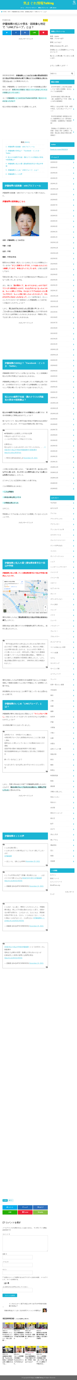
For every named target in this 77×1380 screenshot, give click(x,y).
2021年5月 (53, 333)
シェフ (52, 561)
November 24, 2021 (36, 886)
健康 (51, 711)
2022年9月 (53, 258)
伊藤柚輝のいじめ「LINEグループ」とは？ (22, 170)
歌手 (51, 824)
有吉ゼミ (53, 802)
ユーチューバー (55, 674)
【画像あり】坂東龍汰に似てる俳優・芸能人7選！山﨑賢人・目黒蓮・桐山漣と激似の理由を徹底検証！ (61, 132)
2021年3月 (53, 339)
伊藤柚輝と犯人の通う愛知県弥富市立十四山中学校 (24, 165)
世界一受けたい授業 (57, 684)
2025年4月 (53, 167)
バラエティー (54, 626)
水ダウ (52, 829)
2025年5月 (53, 162)
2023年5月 (53, 215)
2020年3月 (53, 387)
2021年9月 (53, 312)
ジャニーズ (54, 572)
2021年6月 (53, 328)
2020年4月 (53, 381)
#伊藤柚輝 (23, 450)
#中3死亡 (31, 878)
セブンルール (54, 588)
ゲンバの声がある (56, 545)
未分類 (52, 807)
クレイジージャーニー (57, 540)
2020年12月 (54, 349)
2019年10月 (54, 413)
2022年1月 (53, 290)
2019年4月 (53, 446)
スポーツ (53, 583)
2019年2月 (53, 456)
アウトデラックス (56, 519)
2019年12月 (54, 403)
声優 (51, 722)
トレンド (53, 610)
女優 (51, 738)
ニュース (53, 620)
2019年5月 (53, 440)
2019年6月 (53, 435)
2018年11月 (54, 472)
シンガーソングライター (58, 567)
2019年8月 (53, 424)
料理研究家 (54, 775)
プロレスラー (54, 636)
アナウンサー (54, 524)
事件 (6, 1200)
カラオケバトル (55, 535)
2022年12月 (54, 242)
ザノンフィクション (57, 556)
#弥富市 (25, 878)
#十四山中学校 (14, 450)
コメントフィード (56, 882)
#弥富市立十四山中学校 (12, 947)
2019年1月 (53, 462)
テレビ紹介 (54, 604)
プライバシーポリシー (31, 7)
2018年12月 (54, 467)
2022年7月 (53, 269)
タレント (53, 594)
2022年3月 (53, 280)
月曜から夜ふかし (56, 791)
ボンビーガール (55, 642)
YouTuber (53, 503)
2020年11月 (54, 355)
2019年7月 (53, 429)
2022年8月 (53, 264)
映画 (51, 781)
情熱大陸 (53, 754)
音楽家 (52, 861)
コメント (6, 1234)
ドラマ (52, 615)
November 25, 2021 (30, 458)
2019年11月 (54, 408)
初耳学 (52, 717)
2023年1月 (53, 237)
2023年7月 (53, 205)
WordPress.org (55, 885)
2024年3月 (53, 173)
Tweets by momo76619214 (59, 149)
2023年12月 (54, 189)
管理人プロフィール (43, 7)
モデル (52, 658)
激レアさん (54, 840)
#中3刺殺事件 (32, 450)
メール (6, 1262)
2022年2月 (53, 285)
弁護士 (52, 743)
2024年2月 (53, 178)
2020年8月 (53, 365)
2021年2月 (53, 344)
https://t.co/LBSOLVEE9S (13, 881)
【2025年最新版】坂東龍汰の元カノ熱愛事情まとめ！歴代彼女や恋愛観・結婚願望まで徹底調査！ (61, 120)
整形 (51, 765)
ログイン (53, 875)
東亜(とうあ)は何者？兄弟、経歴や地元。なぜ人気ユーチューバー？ (61, 109)
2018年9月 (53, 483)
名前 (5, 1254)
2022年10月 (54, 253)
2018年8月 (53, 488)
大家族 (52, 727)
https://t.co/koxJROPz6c (12, 453)
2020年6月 (53, 371)
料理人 (52, 770)
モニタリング (54, 663)
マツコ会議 (54, 652)
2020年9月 (53, 360)
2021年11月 (54, 301)
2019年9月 (53, 419)
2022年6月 (53, 274)
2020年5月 (53, 376)
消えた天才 (54, 834)
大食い (52, 733)
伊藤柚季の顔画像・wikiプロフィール (20, 147)
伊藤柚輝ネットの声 (14, 174)
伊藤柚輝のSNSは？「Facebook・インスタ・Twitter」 (23, 152)
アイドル (53, 513)
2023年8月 (53, 199)
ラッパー (53, 679)
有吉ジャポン (54, 797)
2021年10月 (54, 306)
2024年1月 (53, 183)
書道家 (52, 786)
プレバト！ (54, 631)
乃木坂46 (53, 690)
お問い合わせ (53, 7)
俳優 (51, 706)
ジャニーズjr (54, 577)
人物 (51, 701)
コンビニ (53, 551)
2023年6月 (53, 210)
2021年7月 (53, 322)
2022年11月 (54, 248)
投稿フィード (54, 878)
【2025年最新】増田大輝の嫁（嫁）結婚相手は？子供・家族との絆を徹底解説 (60, 99)
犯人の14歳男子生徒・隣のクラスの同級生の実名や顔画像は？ (24, 158)
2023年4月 (53, 221)
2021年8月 (53, 317)
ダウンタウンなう (56, 599)
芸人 (51, 850)
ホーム (22, 7)
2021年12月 (54, 296)
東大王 (52, 818)
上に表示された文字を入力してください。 (16, 1287)
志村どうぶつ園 (55, 749)
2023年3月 (53, 226)
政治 (51, 759)
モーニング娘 (54, 668)
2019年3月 (53, 451)
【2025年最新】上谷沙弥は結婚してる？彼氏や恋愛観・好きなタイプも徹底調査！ (61, 89)
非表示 (27, 142)
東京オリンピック (56, 813)
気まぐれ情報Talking (38, 3)
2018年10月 (54, 478)
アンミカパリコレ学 (57, 529)
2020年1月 (53, 397)
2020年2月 (53, 392)
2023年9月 (53, 194)
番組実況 (53, 845)
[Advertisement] (25, 57)
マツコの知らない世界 (57, 647)
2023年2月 (53, 232)
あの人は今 (54, 508)
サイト (5, 1269)
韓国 (51, 856)
